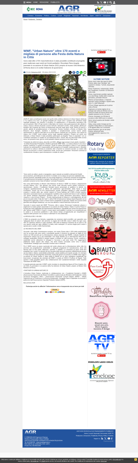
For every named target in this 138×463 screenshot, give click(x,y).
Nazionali (75, 15)
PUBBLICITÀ (55, 2)
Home (25, 19)
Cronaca (30, 15)
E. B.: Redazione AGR (34, 72)
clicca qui (104, 461)
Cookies (110, 435)
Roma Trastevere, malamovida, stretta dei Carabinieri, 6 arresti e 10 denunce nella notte (101, 90)
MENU (28, 2)
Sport (92, 15)
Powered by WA (108, 441)
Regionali (67, 15)
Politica (46, 15)
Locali (60, 15)
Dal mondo (103, 433)
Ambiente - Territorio (35, 19)
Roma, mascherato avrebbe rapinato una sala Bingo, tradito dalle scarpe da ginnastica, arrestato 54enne (101, 95)
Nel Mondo (84, 15)
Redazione (79, 435)
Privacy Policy (102, 435)
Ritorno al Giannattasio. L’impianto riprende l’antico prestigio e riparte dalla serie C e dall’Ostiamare (101, 101)
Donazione (106, 15)
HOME (35, 2)
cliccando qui (117, 459)
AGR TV (98, 15)
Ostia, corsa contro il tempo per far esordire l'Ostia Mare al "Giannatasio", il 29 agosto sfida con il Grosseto (101, 125)
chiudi (43, 461)
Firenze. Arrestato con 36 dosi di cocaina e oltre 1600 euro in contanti (100, 117)
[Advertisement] (69, 34)
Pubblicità (94, 435)
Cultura (53, 15)
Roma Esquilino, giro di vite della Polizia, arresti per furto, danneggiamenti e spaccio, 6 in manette (99, 132)
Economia (38, 15)
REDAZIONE (44, 2)
